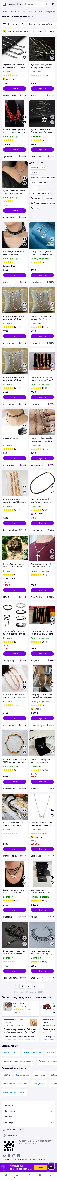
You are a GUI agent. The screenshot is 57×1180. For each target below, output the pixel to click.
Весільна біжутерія (32, 1052)
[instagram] (13, 1155)
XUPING (6, 1075)
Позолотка (52, 1052)
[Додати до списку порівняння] (24, 52)
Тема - (13, 1129)
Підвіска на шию (10, 1052)
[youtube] (4, 1155)
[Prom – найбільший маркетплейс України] (4, 4)
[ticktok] (18, 1155)
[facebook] (9, 1155)
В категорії (13, 4)
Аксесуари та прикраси (31, 11)
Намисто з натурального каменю (18, 1061)
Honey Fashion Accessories (15, 1083)
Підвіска (38, 31)
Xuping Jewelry (22, 1075)
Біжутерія (50, 11)
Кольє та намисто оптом (14, 1092)
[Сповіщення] (53, 4)
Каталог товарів (9, 11)
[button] (14, 88)
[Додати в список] (24, 57)
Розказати (40, 1167)
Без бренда (40, 1075)
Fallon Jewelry (39, 1083)
